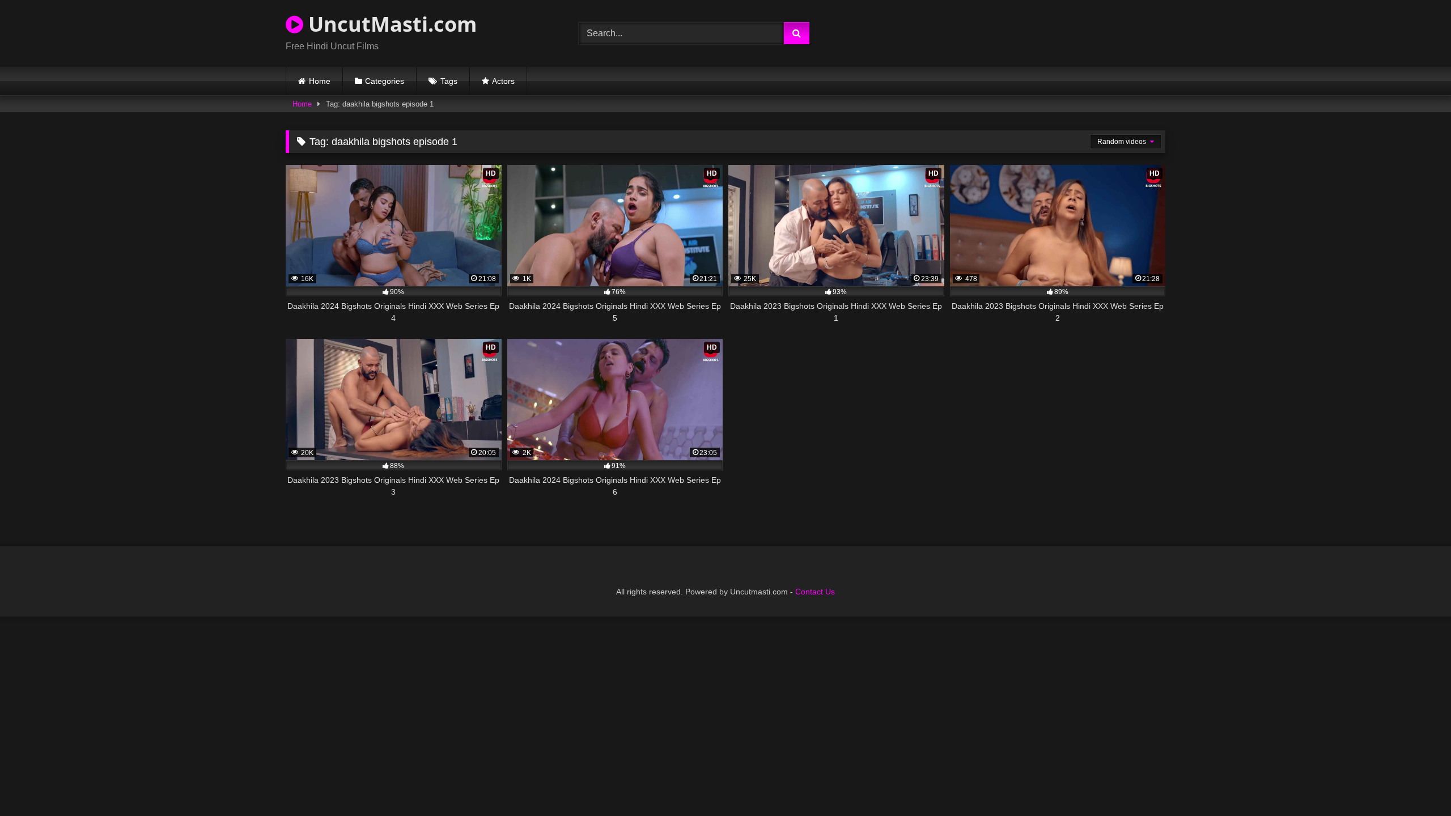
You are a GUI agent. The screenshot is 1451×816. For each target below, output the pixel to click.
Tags (448, 81)
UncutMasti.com (390, 24)
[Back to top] (1415, 782)
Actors (503, 81)
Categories (384, 81)
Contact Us (815, 591)
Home (319, 81)
